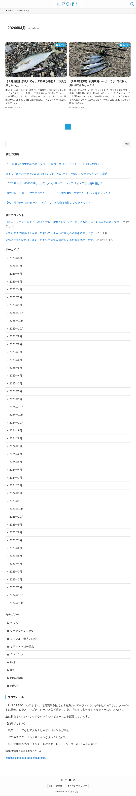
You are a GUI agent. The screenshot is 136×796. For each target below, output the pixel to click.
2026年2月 (15, 297)
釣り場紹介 (16, 677)
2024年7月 (15, 446)
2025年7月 (15, 352)
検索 (127, 144)
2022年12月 (16, 595)
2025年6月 (15, 360)
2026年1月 (15, 305)
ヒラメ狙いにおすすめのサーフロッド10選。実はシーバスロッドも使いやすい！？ (54, 164)
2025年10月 (16, 328)
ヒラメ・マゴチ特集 (22, 646)
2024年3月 (15, 477)
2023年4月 (15, 563)
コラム (14, 623)
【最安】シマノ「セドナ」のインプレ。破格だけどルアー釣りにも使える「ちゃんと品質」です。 (63, 222)
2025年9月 (15, 336)
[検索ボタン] (132, 4)
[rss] (73, 779)
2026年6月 (15, 273)
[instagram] (66, 779)
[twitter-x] (62, 779)
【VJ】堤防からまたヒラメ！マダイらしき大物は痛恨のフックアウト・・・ (50, 202)
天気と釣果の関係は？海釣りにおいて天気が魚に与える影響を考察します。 (50, 233)
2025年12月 (16, 312)
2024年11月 (16, 414)
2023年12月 (16, 501)
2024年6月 (15, 454)
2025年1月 (15, 399)
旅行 (12, 670)
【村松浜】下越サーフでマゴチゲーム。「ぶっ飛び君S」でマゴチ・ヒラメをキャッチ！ (58, 193)
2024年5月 (15, 462)
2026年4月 (15, 289)
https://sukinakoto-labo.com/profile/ (25, 757)
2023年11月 (16, 509)
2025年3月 (15, 383)
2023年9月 (15, 524)
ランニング (16, 654)
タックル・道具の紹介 (23, 638)
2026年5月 (15, 281)
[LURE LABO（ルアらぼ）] (68, 4)
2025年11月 (16, 320)
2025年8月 (15, 344)
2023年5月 (15, 555)
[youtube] (69, 779)
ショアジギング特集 (22, 630)
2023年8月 (15, 532)
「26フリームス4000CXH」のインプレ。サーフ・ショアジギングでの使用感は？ (53, 183)
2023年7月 (15, 540)
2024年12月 (16, 407)
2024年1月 (15, 493)
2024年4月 (15, 469)
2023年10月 (16, 516)
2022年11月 (16, 603)
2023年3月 (15, 571)
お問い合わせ (55, 785)
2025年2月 (15, 391)
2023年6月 (15, 548)
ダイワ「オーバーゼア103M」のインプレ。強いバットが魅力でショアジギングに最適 (56, 173)
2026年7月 (15, 266)
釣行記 (14, 685)
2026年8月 (15, 258)
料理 (12, 662)
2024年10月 (16, 422)
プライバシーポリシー (76, 785)
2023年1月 (15, 587)
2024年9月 (15, 430)
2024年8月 (15, 438)
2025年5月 (15, 367)
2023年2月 (15, 579)
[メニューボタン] (4, 4)
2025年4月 (15, 375)
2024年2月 (15, 485)
